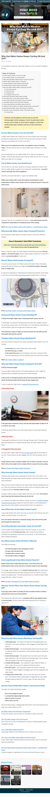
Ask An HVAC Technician (41, 6)
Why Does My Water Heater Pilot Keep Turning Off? (18, 108)
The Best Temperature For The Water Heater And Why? (22, 581)
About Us (21, 789)
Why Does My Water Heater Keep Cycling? (15, 96)
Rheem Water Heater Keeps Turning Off (14, 81)
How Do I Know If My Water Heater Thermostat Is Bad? (19, 110)
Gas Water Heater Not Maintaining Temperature (16, 711)
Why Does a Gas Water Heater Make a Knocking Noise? (18, 737)
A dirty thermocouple (11, 89)
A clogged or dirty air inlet (12, 94)
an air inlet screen (27, 452)
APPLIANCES (6, 1)
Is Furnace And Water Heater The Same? (17, 468)
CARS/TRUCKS (44, 1)
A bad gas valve (10, 93)
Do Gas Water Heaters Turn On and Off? (14, 75)
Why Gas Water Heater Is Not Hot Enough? (14, 719)
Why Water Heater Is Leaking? (14, 359)
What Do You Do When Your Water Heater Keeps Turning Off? (21, 106)
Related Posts (9, 112)
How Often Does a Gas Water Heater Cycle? (15, 98)
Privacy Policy (29, 789)
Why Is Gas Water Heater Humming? (12, 729)
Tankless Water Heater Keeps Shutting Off (15, 85)
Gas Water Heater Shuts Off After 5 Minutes (16, 102)
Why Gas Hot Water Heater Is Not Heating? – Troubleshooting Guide (26, 227)
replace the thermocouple (30, 384)
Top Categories (24, 6)
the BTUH (41, 500)
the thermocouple (24, 275)
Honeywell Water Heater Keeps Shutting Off (15, 83)
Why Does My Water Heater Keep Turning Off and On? (18, 79)
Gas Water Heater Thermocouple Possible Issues (20, 310)
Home (12, 6)
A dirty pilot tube (10, 91)
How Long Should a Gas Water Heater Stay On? (17, 104)
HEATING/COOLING (19, 1)
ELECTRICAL (31, 1)
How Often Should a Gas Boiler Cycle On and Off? (18, 100)
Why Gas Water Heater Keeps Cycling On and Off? (17, 87)
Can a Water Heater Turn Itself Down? (14, 77)
